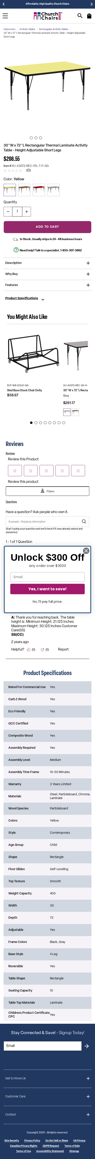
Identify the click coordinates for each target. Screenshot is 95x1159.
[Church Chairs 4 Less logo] (48, 16)
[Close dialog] (86, 550)
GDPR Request (51, 1146)
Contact (10, 1114)
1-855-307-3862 (71, 250)
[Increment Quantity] (26, 211)
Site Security (11, 1141)
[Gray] (53, 190)
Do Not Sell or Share (57, 1141)
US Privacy (79, 1141)
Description (13, 263)
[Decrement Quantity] (8, 211)
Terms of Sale (72, 1146)
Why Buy (11, 274)
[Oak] (24, 190)
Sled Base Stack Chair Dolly (24, 390)
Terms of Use (23, 1151)
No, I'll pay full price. (47, 601)
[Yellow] (10, 190)
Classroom (9, 29)
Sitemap (74, 1151)
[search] (80, 15)
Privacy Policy (32, 1141)
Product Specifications (21, 298)
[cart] (89, 18)
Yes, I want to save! (47, 589)
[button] (47, 89)
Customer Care (15, 1096)
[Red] (39, 190)
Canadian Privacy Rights (23, 1146)
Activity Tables (27, 29)
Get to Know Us (15, 1078)
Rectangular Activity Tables (53, 29)
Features (11, 285)
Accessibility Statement (50, 1151)
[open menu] (5, 16)
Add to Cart (47, 227)
